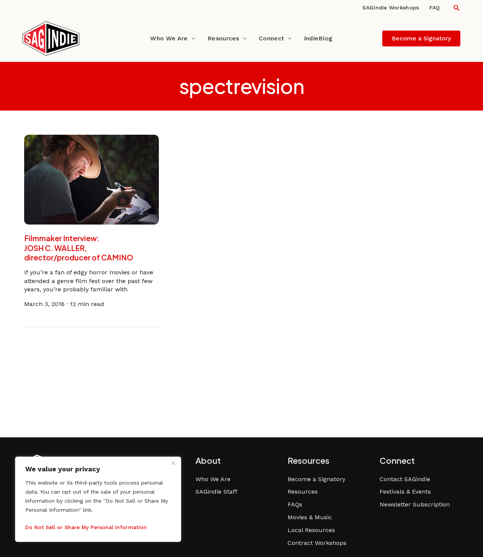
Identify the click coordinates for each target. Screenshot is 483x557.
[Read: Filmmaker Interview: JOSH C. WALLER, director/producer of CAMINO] (91, 179)
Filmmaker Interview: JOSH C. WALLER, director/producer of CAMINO (78, 248)
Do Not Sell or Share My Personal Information (86, 527)
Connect (271, 38)
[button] (456, 8)
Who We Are (169, 38)
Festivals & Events (405, 491)
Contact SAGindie (405, 479)
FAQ (434, 8)
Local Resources (311, 530)
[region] (98, 499)
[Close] (173, 463)
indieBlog (318, 38)
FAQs (295, 504)
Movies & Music (310, 517)
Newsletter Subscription (415, 504)
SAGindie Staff (216, 491)
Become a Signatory (316, 479)
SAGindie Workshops (390, 8)
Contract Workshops (317, 542)
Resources (223, 38)
